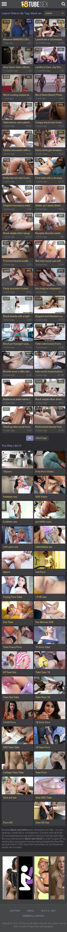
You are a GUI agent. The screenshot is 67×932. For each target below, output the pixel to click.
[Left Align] (5, 4)
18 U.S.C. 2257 (48, 910)
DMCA (30, 910)
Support (15, 910)
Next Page (41, 438)
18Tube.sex (23, 923)
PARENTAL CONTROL (33, 916)
